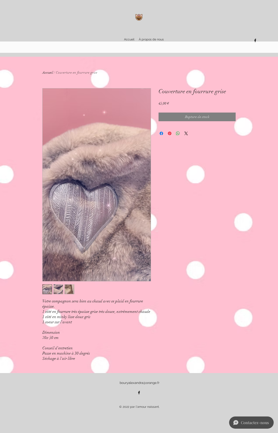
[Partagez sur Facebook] (161, 133)
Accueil (47, 72)
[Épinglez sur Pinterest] (169, 133)
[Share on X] (186, 133)
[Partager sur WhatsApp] (177, 133)
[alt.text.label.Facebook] (255, 40)
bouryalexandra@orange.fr (139, 383)
